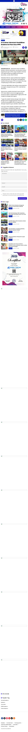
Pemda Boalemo (5, 700)
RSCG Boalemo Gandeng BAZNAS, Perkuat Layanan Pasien (21, 149)
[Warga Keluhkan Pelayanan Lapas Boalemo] (7, 156)
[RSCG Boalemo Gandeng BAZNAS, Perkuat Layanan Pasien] (21, 143)
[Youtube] (9, 718)
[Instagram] (7, 718)
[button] (22, 23)
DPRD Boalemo (4, 706)
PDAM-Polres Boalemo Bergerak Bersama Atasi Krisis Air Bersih (7, 135)
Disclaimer (11, 726)
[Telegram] (23, 120)
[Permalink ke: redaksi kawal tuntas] (2, 47)
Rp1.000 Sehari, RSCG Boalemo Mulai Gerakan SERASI (7, 149)
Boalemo (3, 40)
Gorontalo (3, 704)
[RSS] (14, 718)
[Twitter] (21, 120)
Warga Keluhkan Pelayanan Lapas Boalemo (5, 163)
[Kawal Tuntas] (10, 23)
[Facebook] (18, 120)
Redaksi (3, 723)
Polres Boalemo (4, 708)
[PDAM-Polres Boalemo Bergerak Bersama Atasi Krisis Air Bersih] (7, 129)
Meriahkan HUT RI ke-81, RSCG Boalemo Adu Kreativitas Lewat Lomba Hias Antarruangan (20, 163)
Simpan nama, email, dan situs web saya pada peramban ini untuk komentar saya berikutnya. (13, 194)
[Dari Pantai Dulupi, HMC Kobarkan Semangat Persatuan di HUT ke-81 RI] (21, 129)
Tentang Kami (17, 723)
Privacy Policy (4, 726)
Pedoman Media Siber (6, 724)
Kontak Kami (10, 723)
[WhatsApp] (26, 120)
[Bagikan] (26, 47)
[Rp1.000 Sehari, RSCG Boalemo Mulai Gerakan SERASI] (7, 143)
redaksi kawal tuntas (8, 47)
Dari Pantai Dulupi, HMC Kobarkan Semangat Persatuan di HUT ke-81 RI (21, 135)
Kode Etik (15, 724)
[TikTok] (12, 718)
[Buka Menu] (24, 23)
